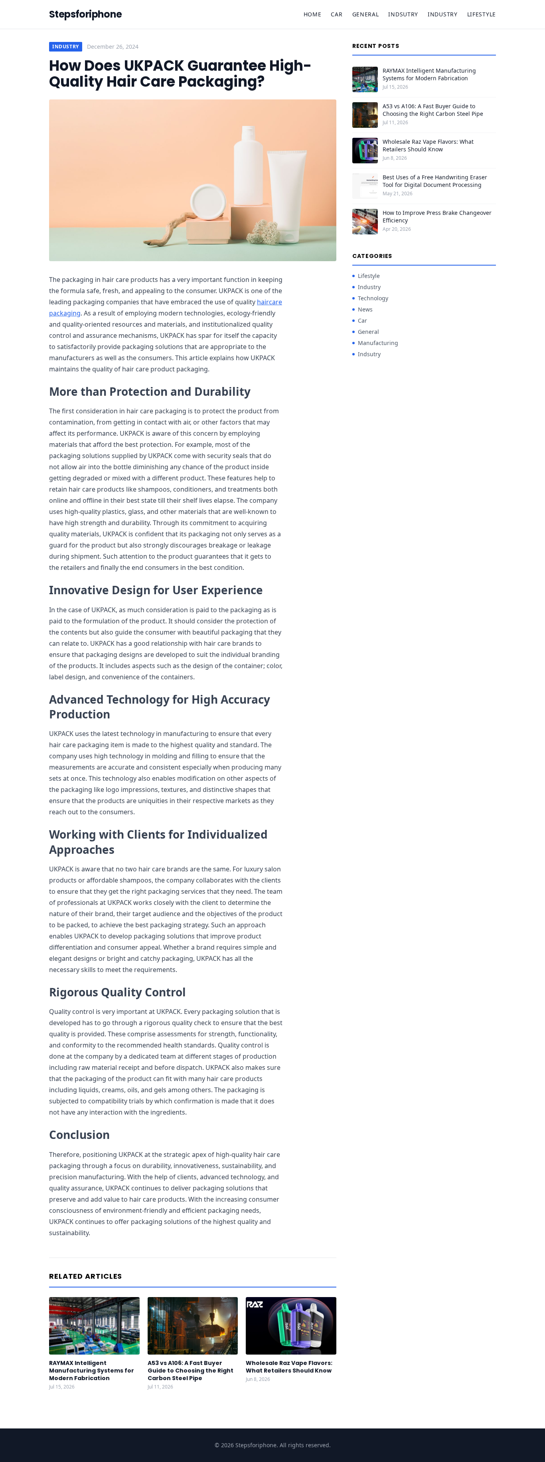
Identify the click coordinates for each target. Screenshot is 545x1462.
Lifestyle (481, 14)
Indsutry (403, 14)
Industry (443, 14)
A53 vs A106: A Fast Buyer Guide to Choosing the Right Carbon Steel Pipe (190, 1371)
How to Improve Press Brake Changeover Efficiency (437, 216)
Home (313, 14)
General (365, 14)
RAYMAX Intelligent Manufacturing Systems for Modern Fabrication (91, 1371)
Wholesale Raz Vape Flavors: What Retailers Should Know (289, 1367)
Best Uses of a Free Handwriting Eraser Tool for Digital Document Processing (435, 180)
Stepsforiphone (85, 14)
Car (336, 14)
